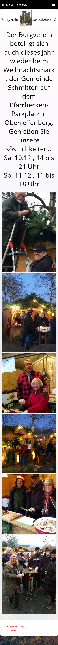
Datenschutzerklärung (16, 626)
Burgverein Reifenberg (15, 4)
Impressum (11, 630)
